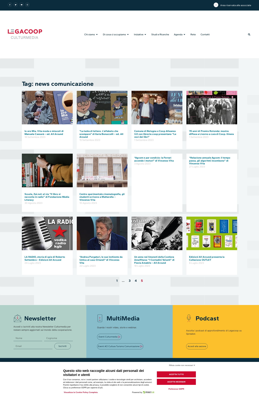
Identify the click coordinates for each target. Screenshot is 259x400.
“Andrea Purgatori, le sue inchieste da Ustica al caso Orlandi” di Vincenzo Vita (101, 259)
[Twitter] (16, 5)
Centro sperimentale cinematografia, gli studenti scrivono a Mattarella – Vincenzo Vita (102, 197)
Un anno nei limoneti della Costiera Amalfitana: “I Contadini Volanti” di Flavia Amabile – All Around (154, 259)
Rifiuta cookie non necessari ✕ (182, 365)
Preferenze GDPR (176, 389)
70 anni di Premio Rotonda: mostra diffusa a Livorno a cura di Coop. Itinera (211, 133)
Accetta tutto (176, 374)
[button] (249, 34)
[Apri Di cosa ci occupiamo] (128, 34)
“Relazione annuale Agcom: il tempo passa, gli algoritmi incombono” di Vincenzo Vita (209, 160)
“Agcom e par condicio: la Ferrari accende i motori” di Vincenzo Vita (154, 159)
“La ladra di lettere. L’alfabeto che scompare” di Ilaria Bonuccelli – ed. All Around (101, 134)
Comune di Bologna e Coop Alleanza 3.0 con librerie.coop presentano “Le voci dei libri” (155, 134)
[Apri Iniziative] (145, 34)
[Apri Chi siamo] (97, 34)
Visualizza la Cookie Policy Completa (81, 392)
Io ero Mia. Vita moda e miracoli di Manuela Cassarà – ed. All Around (44, 133)
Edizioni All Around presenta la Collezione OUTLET (207, 258)
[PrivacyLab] (148, 392)
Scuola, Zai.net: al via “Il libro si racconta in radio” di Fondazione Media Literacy (47, 197)
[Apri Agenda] (184, 34)
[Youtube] (21, 5)
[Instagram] (27, 5)
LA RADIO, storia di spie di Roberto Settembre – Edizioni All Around (45, 258)
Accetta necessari (176, 382)
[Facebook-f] (10, 5)
